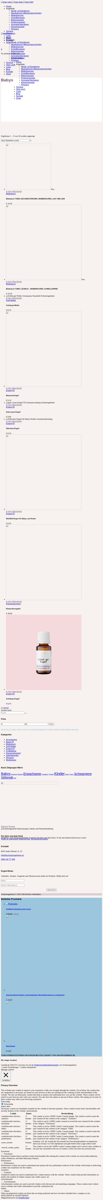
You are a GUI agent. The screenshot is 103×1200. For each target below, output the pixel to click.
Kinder (59, 773)
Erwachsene (32, 774)
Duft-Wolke (11, 300)
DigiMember (23, 1198)
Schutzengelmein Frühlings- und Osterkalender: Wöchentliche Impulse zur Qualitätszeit (35, 995)
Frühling (51, 774)
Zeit (15, 778)
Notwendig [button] (5, 1102)
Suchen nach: (6, 710)
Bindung (20, 774)
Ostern (71, 774)
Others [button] (3, 1188)
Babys (6, 774)
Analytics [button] (5, 1170)
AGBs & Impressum (9, 839)
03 (7, 708)
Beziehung (14, 774)
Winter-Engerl (10, 1046)
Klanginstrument (13, 604)
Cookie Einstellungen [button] (10, 1067)
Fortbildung (11, 751)
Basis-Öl (10, 742)
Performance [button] (6, 1161)
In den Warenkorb (14, 191)
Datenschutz (24, 839)
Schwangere (83, 774)
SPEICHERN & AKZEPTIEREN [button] (15, 1195)
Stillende (7, 777)
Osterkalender (12, 755)
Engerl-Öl (10, 390)
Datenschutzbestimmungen (46, 1065)
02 (5, 708)
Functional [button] (5, 1151)
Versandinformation (39, 839)
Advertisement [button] (7, 1179)
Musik (67, 774)
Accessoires (11, 740)
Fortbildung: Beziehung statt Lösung (18, 909)
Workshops (11, 760)
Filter (51, 724)
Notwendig (8, 1104)
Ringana (10, 758)
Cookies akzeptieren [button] (28, 1067)
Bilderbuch (11, 194)
